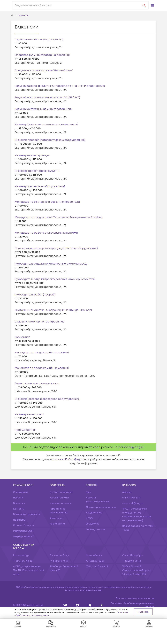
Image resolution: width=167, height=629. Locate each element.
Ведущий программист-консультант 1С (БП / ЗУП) (47, 97)
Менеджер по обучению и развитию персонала (47, 202)
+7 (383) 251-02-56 (95, 560)
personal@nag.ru (131, 447)
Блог (88, 492)
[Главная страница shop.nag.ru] (12, 15)
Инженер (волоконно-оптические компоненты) (46, 124)
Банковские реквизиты (26, 514)
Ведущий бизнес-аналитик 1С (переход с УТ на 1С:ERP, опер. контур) (60, 86)
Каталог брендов (23, 525)
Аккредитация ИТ (23, 536)
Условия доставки (60, 503)
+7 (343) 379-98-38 (22, 560)
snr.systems (92, 523)
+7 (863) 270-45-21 (59, 560)
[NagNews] (90, 605)
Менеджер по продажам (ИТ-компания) (42, 352)
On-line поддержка (61, 492)
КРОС (89, 518)
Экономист (22, 337)
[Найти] (144, 5)
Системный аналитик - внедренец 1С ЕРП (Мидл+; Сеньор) (53, 310)
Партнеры (19, 519)
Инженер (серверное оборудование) (40, 186)
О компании (20, 492)
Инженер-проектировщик (32, 155)
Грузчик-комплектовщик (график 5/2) (39, 39)
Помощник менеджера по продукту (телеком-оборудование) (56, 248)
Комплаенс (56, 518)
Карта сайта (57, 523)
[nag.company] (65, 605)
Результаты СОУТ (23, 530)
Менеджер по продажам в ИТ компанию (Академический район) (58, 217)
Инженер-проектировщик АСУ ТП (37, 171)
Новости (18, 497)
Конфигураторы (95, 529)
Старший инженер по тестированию (39, 321)
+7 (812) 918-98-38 (131, 560)
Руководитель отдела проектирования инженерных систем (55, 279)
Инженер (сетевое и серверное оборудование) (47, 399)
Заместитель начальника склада (37, 383)
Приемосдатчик (25, 430)
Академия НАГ (94, 512)
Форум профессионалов (101, 507)
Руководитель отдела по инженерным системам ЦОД (51, 264)
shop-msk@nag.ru (132, 503)
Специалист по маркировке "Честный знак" (44, 70)
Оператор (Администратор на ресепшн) (42, 55)
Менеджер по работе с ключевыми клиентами (46, 233)
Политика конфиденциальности (135, 598)
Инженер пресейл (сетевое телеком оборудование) (50, 140)
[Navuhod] (77, 605)
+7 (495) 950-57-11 (131, 497)
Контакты (18, 508)
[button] (152, 5)
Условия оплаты (59, 497)
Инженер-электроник (29, 414)
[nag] (102, 605)
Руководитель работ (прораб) (35, 294)
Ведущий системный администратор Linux (43, 109)
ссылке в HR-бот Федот (67, 459)
